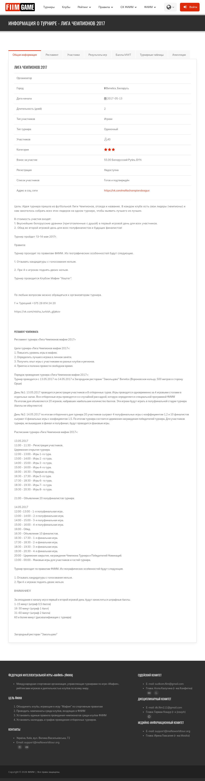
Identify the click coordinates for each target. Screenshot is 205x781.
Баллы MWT (123, 54)
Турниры (49, 7)
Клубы (66, 7)
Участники (73, 54)
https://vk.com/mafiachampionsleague (127, 190)
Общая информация (25, 54)
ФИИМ (148, 7)
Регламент (52, 54)
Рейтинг (83, 7)
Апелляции (179, 54)
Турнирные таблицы (152, 54)
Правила (104, 7)
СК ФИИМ (127, 7)
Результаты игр (97, 54)
